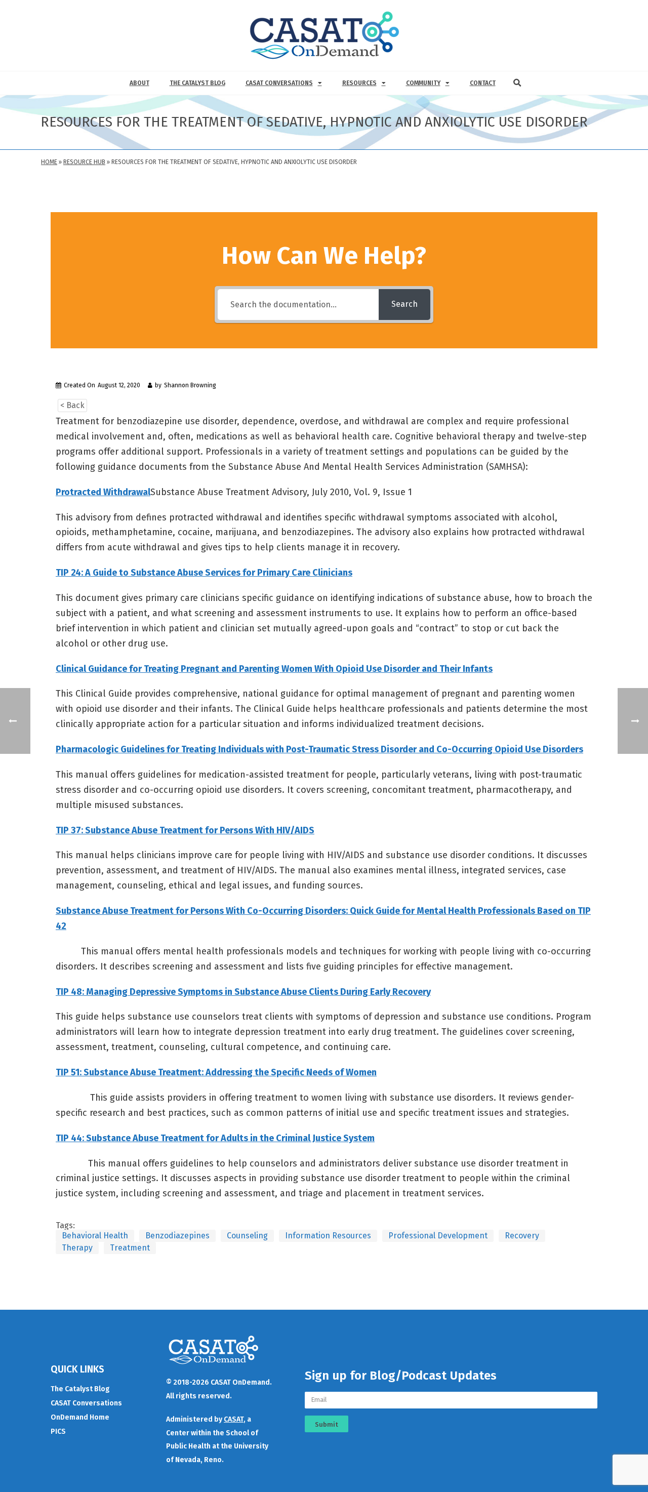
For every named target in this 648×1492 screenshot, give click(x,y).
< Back (72, 405)
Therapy (77, 1248)
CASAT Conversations (279, 83)
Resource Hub (84, 162)
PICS (58, 1431)
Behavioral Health (95, 1235)
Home (49, 162)
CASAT (234, 1419)
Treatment (130, 1248)
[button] (517, 83)
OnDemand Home (80, 1417)
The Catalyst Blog (197, 83)
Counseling (247, 1235)
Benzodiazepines (177, 1235)
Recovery (522, 1235)
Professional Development (438, 1235)
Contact (483, 83)
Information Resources (328, 1235)
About (139, 83)
